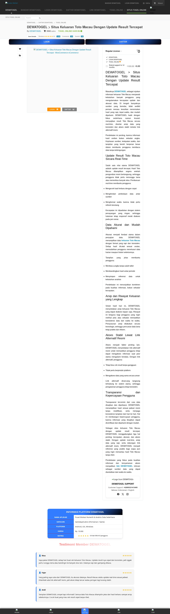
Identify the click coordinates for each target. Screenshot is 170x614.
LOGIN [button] (52, 109)
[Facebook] (118, 494)
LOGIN (47, 42)
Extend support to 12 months (124, 66)
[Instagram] (127, 494)
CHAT (153, 612)
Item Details (32, 36)
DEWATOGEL (31, 22)
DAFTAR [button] (68, 109)
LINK (119, 612)
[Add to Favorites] (20, 49)
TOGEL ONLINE (61, 22)
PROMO (17, 612)
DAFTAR (123, 42)
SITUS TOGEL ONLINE (12, 17)
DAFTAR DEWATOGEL (46, 22)
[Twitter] (122, 494)
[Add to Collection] (20, 55)
